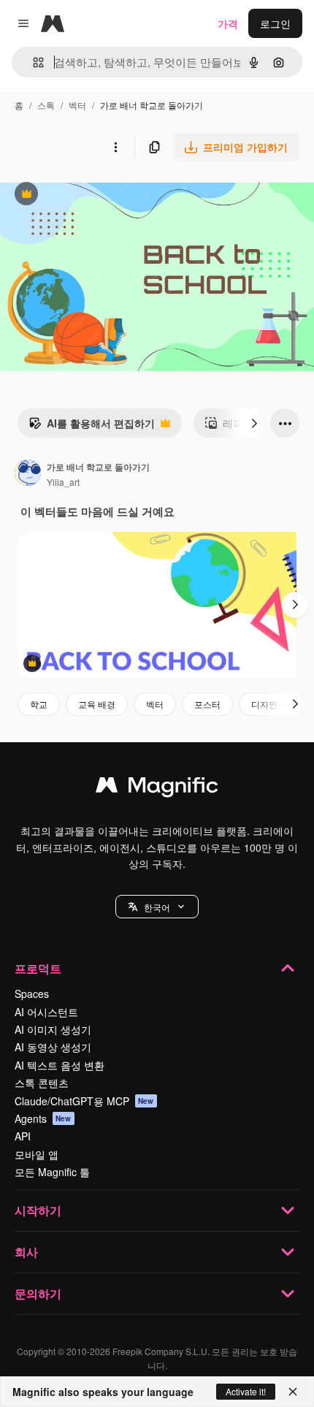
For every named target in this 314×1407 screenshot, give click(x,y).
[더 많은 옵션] (115, 146)
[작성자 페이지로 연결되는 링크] (28, 474)
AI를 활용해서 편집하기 (91, 427)
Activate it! (246, 1391)
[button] (157, 906)
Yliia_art (63, 482)
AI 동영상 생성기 (53, 1047)
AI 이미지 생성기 (53, 1029)
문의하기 (38, 1293)
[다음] (254, 423)
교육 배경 (96, 704)
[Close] (293, 1391)
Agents (43, 1118)
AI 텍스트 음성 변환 (59, 1065)
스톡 (46, 105)
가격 (228, 23)
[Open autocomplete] (32, 62)
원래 (84, 195)
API (23, 1136)
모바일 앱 (36, 1154)
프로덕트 (38, 968)
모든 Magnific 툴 (52, 1171)
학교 (38, 704)
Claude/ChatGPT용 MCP (84, 1101)
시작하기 (38, 1210)
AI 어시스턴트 (46, 1011)
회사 (26, 1251)
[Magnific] (157, 788)
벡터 (77, 105)
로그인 (275, 23)
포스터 (207, 704)
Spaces (32, 993)
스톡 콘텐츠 (42, 1082)
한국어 (157, 907)
